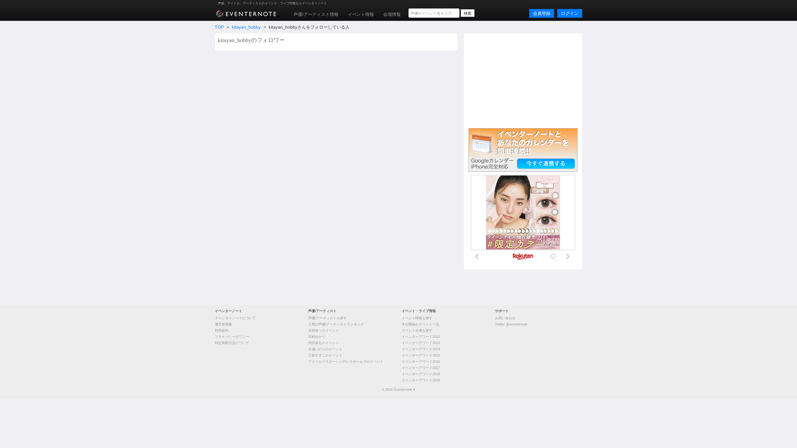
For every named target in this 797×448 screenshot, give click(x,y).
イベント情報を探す (417, 318)
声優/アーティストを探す (327, 318)
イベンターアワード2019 (421, 380)
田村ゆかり (316, 336)
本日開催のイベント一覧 (420, 324)
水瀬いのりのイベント (325, 349)
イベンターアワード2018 (421, 374)
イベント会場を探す (417, 330)
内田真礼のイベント (323, 343)
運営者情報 (223, 324)
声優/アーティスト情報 (316, 14)
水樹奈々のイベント (323, 330)
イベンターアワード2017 (421, 368)
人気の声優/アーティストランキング (336, 324)
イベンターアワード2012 (421, 336)
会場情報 (392, 14)
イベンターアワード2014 (421, 349)
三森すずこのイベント (325, 355)
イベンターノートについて (235, 318)
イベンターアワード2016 (421, 361)
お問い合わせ (505, 318)
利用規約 (222, 330)
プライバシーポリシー (232, 336)
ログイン (569, 13)
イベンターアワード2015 (421, 355)
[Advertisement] (523, 80)
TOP (219, 27)
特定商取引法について (232, 343)
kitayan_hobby (246, 27)
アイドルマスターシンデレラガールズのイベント (346, 361)
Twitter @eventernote (511, 324)
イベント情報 (361, 14)
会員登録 (541, 13)
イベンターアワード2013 (421, 343)
